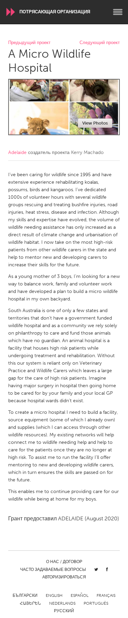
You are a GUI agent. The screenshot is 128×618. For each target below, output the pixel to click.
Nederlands (62, 603)
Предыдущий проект (29, 43)
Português (96, 603)
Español (79, 595)
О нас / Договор (64, 561)
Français (106, 595)
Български (25, 595)
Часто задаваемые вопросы (53, 569)
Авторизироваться (64, 577)
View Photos (95, 123)
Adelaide (17, 152)
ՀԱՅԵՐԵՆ (30, 603)
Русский (64, 610)
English (54, 595)
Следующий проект (100, 43)
